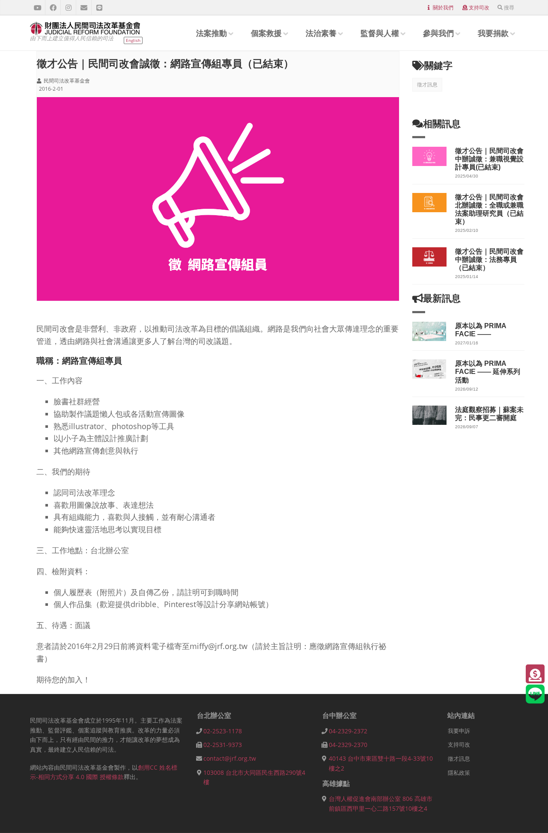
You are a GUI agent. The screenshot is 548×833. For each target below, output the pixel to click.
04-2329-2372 (348, 731)
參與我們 (438, 33)
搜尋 (509, 7)
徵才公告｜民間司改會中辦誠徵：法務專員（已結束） (489, 259)
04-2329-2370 (348, 745)
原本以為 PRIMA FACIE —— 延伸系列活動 (487, 371)
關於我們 (443, 7)
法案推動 (211, 33)
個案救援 (266, 33)
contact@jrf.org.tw (229, 758)
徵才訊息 (427, 84)
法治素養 (321, 33)
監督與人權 (379, 33)
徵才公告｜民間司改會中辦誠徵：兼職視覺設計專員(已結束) (489, 159)
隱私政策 (459, 773)
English (133, 40)
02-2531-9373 (222, 745)
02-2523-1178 (222, 731)
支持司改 (479, 7)
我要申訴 (459, 731)
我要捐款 (493, 33)
